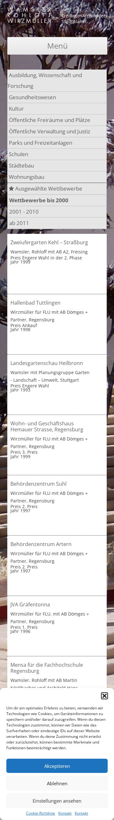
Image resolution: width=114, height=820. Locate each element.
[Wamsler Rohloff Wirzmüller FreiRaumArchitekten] (29, 16)
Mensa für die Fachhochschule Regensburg (46, 667)
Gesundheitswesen (32, 97)
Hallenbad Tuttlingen (35, 302)
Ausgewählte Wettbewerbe (48, 188)
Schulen (18, 154)
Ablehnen (57, 783)
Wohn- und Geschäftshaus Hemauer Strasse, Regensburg (46, 426)
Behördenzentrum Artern (41, 544)
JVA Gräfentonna (30, 604)
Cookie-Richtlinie (40, 813)
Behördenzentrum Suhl (38, 483)
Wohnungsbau (26, 176)
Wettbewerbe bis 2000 (38, 200)
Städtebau (21, 165)
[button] (104, 696)
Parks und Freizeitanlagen (40, 142)
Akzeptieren (57, 766)
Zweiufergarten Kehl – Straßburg (49, 242)
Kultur (16, 108)
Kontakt (65, 813)
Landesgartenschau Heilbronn (46, 363)
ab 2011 (19, 223)
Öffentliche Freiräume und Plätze (49, 120)
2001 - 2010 (24, 211)
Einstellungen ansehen (57, 801)
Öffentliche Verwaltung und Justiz (49, 131)
